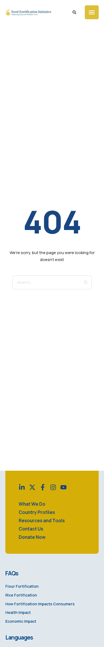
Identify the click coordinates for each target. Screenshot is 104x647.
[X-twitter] (32, 487)
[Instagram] (53, 487)
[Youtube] (63, 487)
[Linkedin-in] (22, 487)
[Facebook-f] (42, 487)
